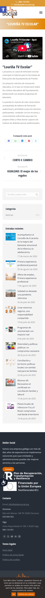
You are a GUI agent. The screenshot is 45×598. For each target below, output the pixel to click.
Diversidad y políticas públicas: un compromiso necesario (28, 347)
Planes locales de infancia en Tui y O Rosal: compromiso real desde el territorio (28, 409)
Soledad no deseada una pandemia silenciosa (27, 294)
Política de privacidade (13, 554)
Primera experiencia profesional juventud (27, 263)
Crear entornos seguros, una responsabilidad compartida (25, 312)
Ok (14, 594)
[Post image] (11, 236)
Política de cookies (11, 559)
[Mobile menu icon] (40, 12)
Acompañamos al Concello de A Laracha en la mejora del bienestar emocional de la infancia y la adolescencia (28, 243)
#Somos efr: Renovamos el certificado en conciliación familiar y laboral (28, 387)
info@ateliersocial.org (24, 4)
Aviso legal (7, 550)
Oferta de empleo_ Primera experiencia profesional (27, 278)
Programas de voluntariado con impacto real (26, 331)
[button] (3, 9)
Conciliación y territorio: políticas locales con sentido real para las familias (27, 365)
